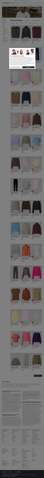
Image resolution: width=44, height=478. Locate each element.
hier (30, 63)
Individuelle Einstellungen (15, 67)
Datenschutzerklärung (20, 64)
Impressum (25, 64)
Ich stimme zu (28, 67)
